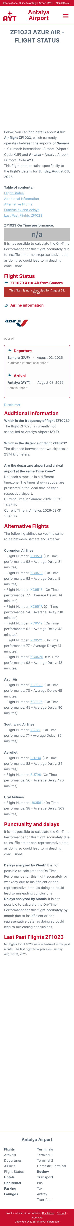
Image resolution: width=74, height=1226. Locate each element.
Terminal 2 (45, 1160)
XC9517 (36, 606)
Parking (10, 1188)
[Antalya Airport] (9, 16)
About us (37, 1217)
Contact (61, 1213)
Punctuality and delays (21, 210)
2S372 (35, 730)
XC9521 (36, 640)
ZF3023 (36, 685)
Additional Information (21, 199)
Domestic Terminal (51, 1166)
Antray (42, 1194)
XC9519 (36, 623)
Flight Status (14, 193)
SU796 (35, 775)
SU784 (35, 758)
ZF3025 (36, 702)
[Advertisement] (37, 88)
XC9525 (36, 657)
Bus (40, 1183)
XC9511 (36, 556)
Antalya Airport (39, 15)
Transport (45, 1177)
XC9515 (36, 590)
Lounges (11, 1194)
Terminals (45, 1149)
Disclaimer (48, 1213)
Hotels (9, 1177)
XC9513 (36, 573)
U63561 (36, 803)
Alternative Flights (18, 204)
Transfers (44, 1200)
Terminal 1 (45, 1155)
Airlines (9, 1166)
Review (43, 1171)
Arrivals (10, 1155)
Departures (13, 1160)
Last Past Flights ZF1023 (23, 215)
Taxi (40, 1188)
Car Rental (12, 1183)
